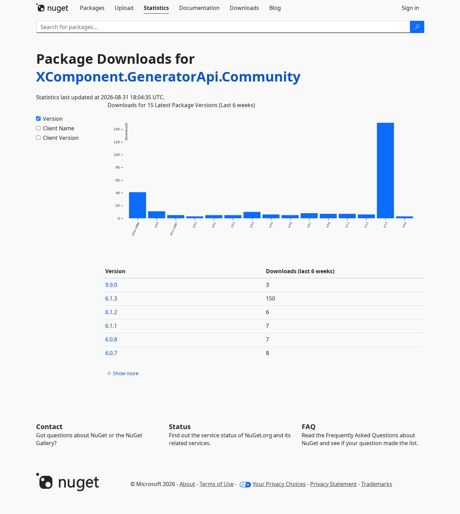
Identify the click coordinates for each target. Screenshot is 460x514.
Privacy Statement (333, 484)
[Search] (417, 27)
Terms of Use (217, 484)
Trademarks (376, 484)
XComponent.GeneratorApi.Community (168, 76)
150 (270, 298)
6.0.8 (111, 339)
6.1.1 (111, 325)
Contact (49, 426)
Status (180, 426)
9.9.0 (111, 285)
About (187, 484)
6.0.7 (111, 353)
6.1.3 (111, 298)
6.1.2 (111, 312)
